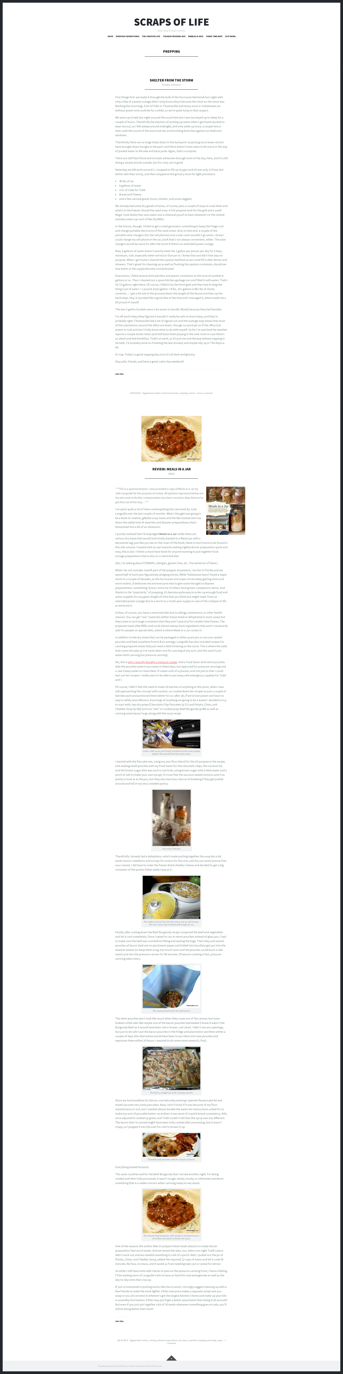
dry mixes (183, 1340)
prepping (184, 393)
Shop (110, 36)
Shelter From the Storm (171, 80)
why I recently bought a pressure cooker (152, 662)
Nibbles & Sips (195, 36)
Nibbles (171, 473)
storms (192, 393)
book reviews (142, 1340)
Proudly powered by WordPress (112, 1366)
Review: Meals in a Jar (171, 469)
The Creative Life (151, 36)
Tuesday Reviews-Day (174, 36)
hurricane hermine (170, 393)
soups (220, 1340)
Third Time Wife (214, 36)
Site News (230, 36)
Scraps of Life (171, 22)
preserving (211, 1340)
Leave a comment (205, 393)
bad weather (155, 393)
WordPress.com (154, 1366)
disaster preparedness (168, 1340)
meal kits (192, 1340)
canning (152, 1340)
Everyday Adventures (127, 36)
